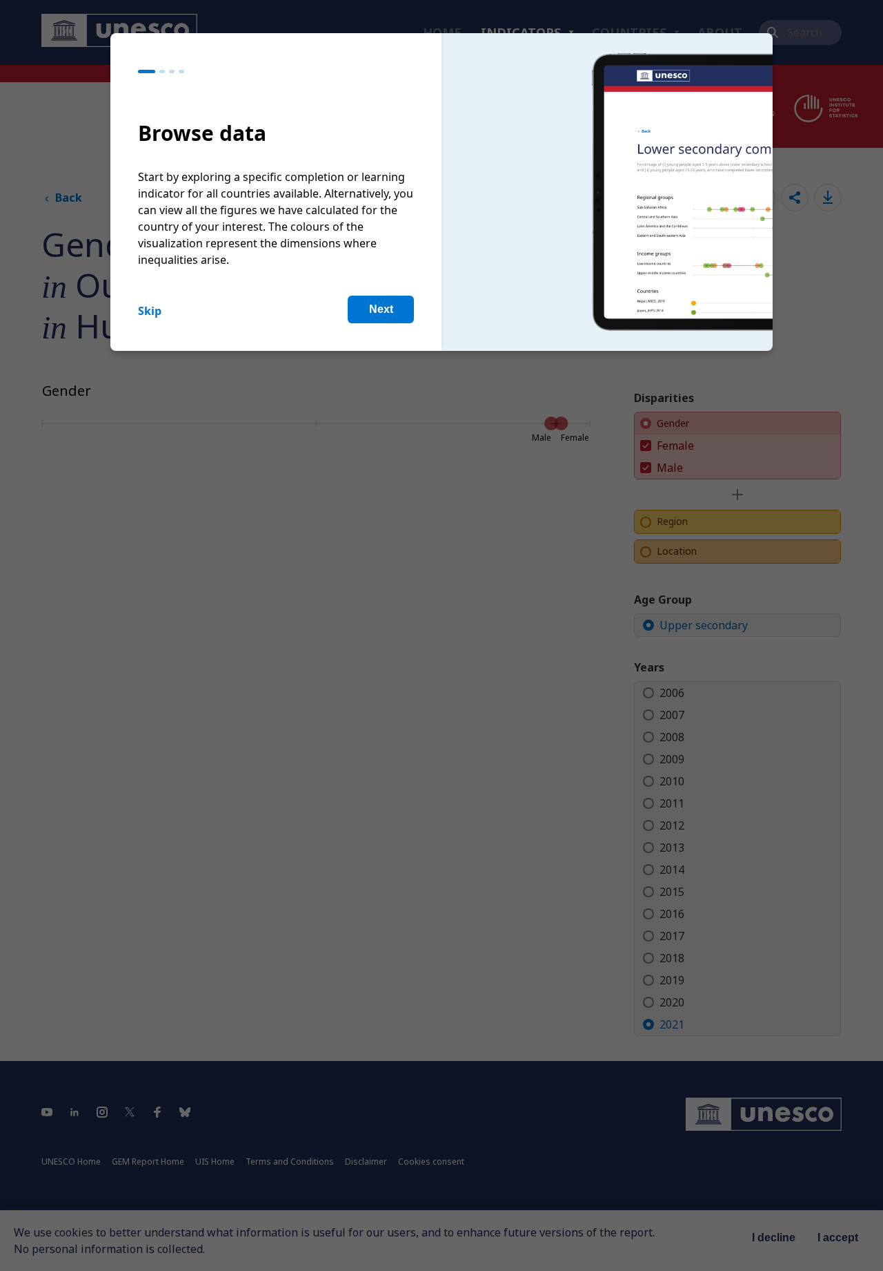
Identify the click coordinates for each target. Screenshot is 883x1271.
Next (381, 309)
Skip (149, 310)
